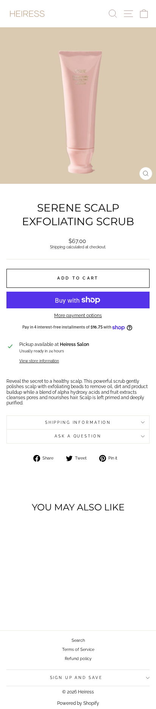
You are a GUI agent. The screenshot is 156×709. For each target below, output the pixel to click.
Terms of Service (78, 649)
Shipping (57, 247)
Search (78, 640)
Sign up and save (76, 678)
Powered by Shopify (78, 703)
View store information (39, 361)
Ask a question (78, 436)
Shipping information (78, 422)
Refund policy (78, 658)
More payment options (78, 315)
